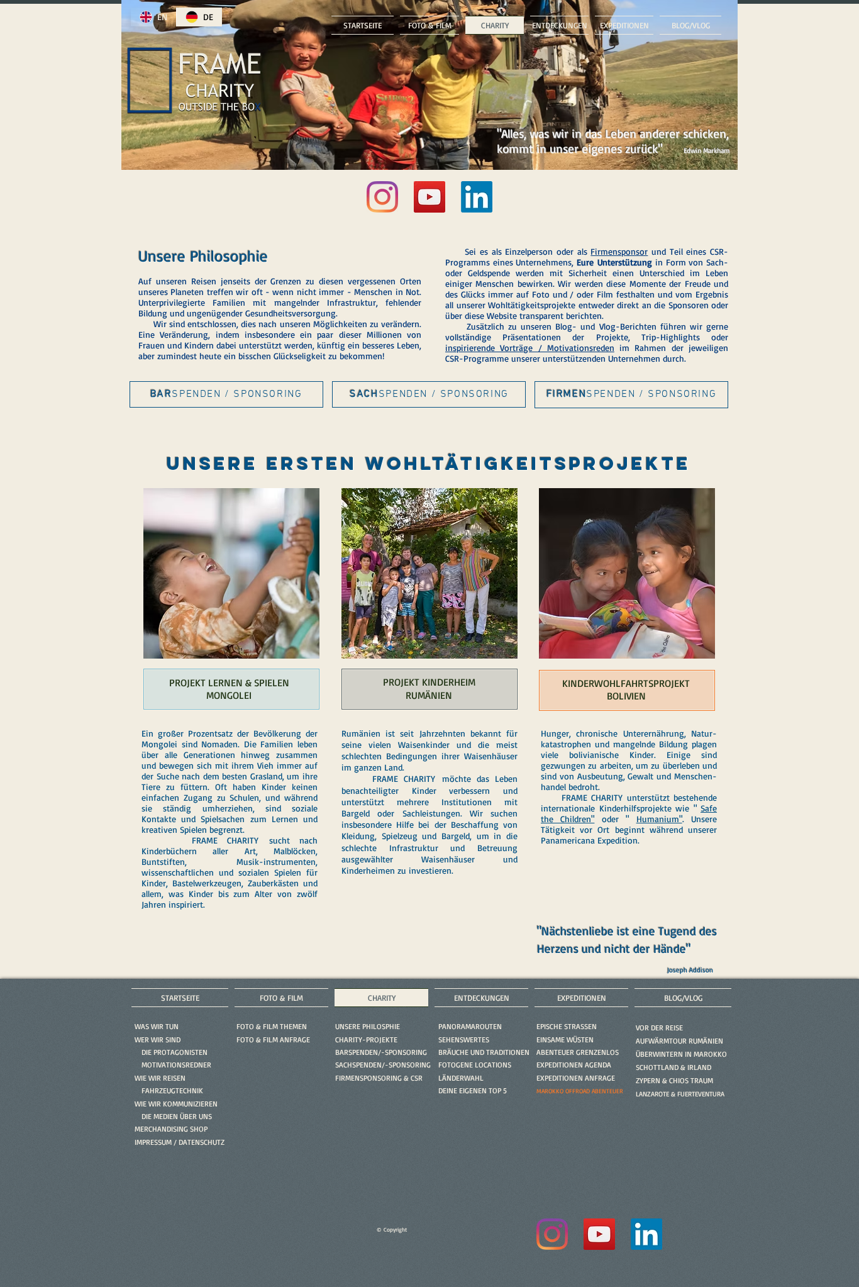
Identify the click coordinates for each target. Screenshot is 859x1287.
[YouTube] (429, 197)
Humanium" (659, 818)
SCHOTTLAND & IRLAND (673, 1067)
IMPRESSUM (153, 1142)
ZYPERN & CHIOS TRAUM (674, 1080)
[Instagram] (382, 197)
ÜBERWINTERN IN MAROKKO (681, 1054)
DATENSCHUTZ (201, 1142)
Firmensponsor (619, 251)
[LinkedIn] (476, 197)
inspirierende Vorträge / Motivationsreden (529, 347)
